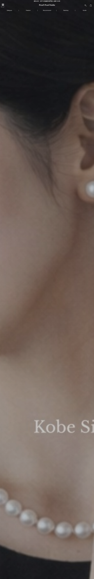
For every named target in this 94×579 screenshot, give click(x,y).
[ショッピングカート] (91, 5)
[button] (3, 5)
